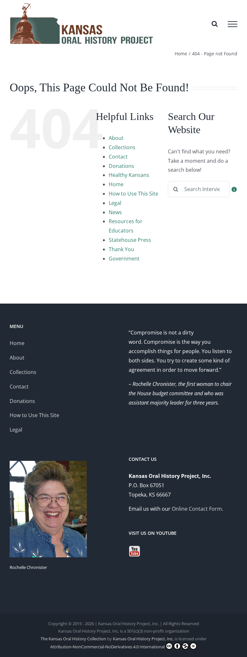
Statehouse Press (130, 239)
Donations (121, 165)
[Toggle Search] (215, 24)
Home (116, 184)
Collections (122, 147)
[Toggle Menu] (232, 24)
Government (124, 258)
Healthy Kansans (129, 174)
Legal (115, 202)
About (116, 137)
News (115, 212)
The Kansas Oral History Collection (73, 639)
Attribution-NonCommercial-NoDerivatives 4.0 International (107, 647)
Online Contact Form (197, 508)
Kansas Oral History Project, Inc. (143, 639)
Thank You (121, 249)
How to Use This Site (133, 193)
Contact (118, 156)
